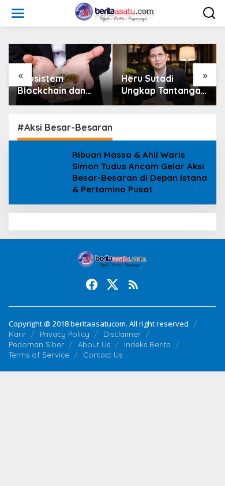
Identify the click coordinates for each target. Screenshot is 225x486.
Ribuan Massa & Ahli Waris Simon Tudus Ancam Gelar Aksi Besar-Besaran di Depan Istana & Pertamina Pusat (139, 172)
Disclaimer (122, 334)
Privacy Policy (64, 334)
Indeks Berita (147, 344)
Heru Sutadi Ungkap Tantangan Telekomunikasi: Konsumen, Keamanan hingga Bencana (163, 85)
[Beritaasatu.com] (115, 12)
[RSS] (133, 284)
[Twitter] (112, 284)
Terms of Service (39, 354)
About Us (94, 344)
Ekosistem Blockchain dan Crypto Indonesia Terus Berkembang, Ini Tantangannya (55, 85)
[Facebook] (91, 284)
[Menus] (18, 13)
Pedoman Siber (36, 344)
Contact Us (102, 354)
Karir (17, 334)
